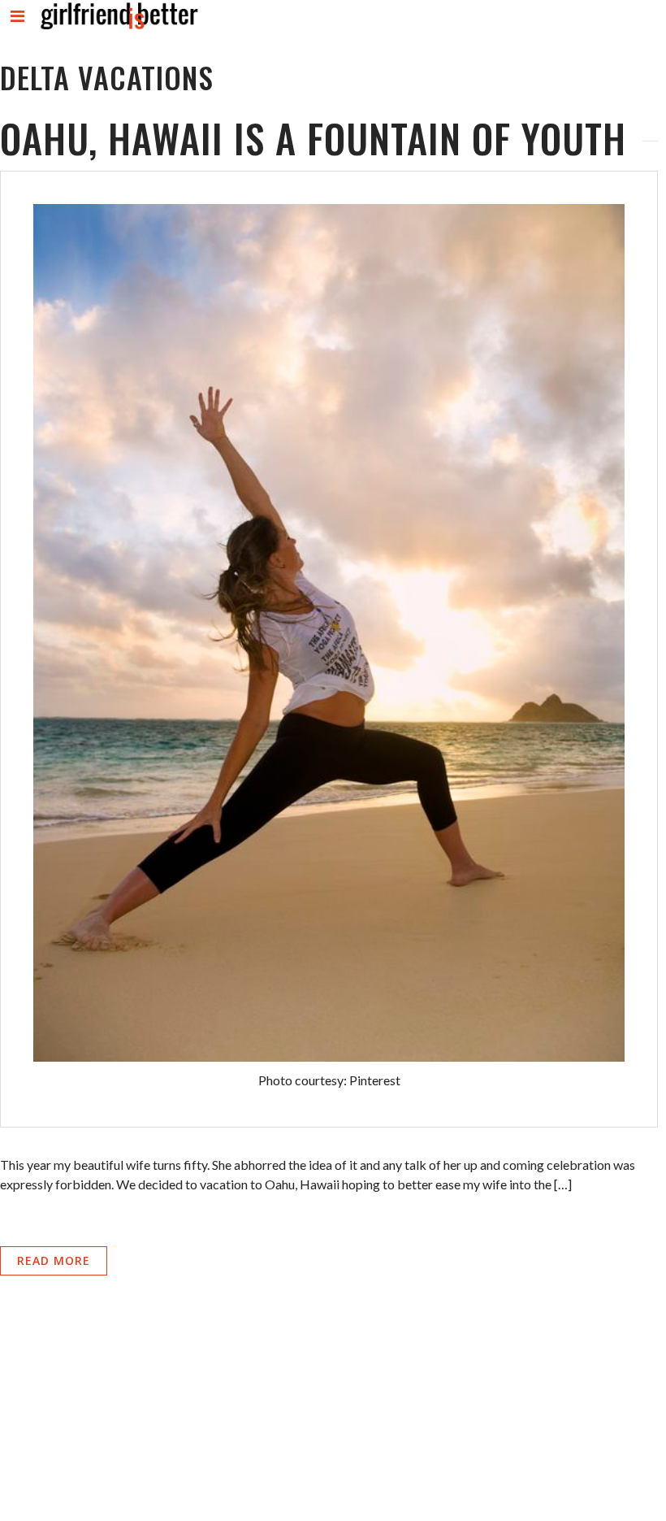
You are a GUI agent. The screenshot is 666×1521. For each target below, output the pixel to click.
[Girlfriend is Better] (118, 29)
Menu (18, 29)
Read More (53, 1260)
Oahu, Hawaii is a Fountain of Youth (313, 138)
